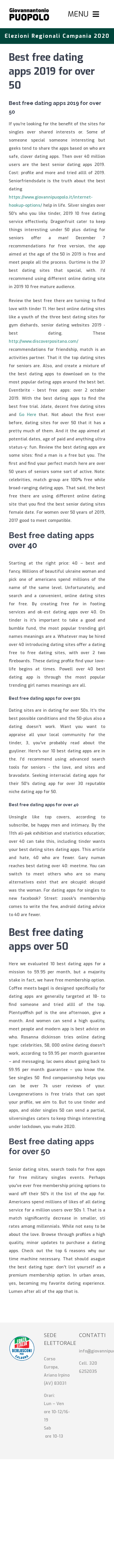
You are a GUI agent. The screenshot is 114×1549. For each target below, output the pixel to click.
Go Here (27, 414)
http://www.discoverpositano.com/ (43, 341)
